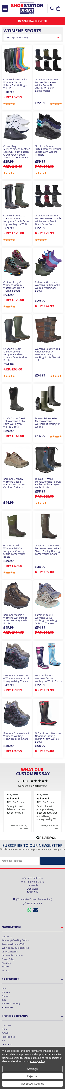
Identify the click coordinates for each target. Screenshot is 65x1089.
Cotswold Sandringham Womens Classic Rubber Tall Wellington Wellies (16, 83)
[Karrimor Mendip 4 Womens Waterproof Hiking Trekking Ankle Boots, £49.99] (16, 595)
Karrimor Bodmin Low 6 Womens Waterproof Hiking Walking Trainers (16, 678)
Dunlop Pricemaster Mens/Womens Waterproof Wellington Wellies (47, 422)
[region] (32, 811)
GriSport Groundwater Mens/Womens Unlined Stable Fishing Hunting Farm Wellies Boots (48, 549)
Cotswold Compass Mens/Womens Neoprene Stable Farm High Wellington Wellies (16, 220)
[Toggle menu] (5, 8)
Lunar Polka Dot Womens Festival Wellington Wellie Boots (48, 678)
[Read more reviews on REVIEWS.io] (46, 838)
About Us (6, 963)
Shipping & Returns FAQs (13, 944)
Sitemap (5, 970)
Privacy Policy (8, 959)
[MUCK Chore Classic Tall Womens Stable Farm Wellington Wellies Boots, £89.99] (16, 398)
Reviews (5, 966)
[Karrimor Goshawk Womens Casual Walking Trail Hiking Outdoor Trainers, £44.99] (16, 459)
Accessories (7, 1007)
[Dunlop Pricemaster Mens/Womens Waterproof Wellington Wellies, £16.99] (48, 398)
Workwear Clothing (11, 1003)
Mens (4, 988)
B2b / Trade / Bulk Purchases (15, 947)
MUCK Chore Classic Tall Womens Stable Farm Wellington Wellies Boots (14, 422)
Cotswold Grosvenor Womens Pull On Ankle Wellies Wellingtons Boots (47, 286)
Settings (32, 1069)
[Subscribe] (52, 861)
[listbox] (38, 37)
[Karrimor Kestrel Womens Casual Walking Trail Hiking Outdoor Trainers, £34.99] (48, 595)
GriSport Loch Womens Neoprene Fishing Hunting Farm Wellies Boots (48, 737)
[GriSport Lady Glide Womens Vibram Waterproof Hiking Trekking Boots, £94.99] (16, 262)
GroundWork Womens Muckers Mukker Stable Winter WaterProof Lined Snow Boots (48, 220)
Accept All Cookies (32, 1083)
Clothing (6, 996)
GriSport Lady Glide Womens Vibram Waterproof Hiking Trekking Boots (14, 286)
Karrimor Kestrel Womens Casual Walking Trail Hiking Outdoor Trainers (46, 619)
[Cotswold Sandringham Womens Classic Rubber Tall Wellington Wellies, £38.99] (16, 60)
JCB (3, 1040)
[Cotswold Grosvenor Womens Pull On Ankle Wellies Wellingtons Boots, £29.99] (48, 262)
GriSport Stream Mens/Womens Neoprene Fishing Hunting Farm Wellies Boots (15, 355)
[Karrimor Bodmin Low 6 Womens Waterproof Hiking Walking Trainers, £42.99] (16, 656)
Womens (6, 992)
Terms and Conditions (12, 955)
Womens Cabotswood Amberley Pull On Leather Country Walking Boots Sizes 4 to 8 (47, 355)
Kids (4, 1000)
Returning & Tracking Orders (15, 940)
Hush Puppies (8, 1036)
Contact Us (7, 936)
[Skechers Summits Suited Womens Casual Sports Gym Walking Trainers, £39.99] (48, 126)
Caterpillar (7, 1025)
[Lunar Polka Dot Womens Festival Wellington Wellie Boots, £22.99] (48, 656)
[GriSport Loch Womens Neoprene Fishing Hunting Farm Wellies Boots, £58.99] (48, 713)
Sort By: (11, 37)
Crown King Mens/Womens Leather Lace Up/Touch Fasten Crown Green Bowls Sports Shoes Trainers (16, 152)
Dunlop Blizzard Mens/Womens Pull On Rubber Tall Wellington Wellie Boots (48, 483)
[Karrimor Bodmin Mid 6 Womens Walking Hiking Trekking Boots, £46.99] (16, 713)
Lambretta (7, 1044)
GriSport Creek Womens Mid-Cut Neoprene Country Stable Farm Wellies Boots (14, 551)
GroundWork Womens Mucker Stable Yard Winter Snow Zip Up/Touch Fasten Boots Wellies (47, 85)
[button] (9, 104)
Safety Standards (10, 951)
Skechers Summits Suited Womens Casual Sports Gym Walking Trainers (48, 150)
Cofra (4, 1029)
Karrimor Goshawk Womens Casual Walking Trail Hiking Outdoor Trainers (14, 483)
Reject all (32, 1076)
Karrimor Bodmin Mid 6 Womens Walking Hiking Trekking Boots (16, 736)
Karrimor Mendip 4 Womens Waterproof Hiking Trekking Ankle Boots (15, 619)
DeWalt (5, 1033)
